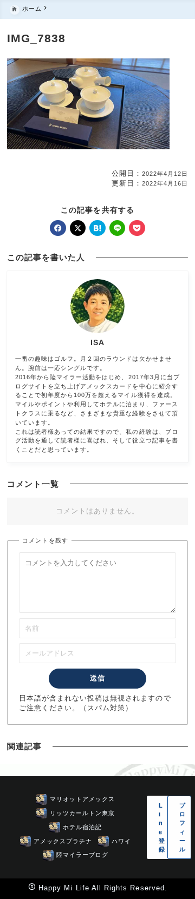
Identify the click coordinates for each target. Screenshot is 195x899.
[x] (78, 228)
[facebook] (58, 228)
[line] (117, 228)
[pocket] (137, 228)
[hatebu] (97, 228)
